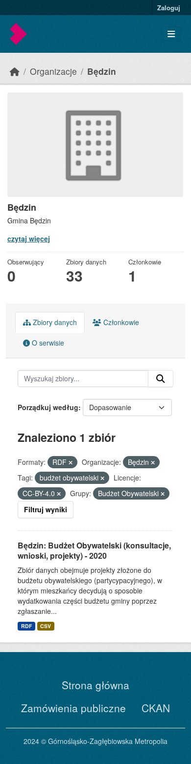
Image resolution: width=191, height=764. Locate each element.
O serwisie (47, 343)
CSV (45, 626)
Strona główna (95, 684)
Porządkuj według (48, 407)
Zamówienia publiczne (73, 707)
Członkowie (120, 322)
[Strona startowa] (15, 71)
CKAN (156, 707)
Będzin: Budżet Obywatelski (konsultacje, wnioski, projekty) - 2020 (94, 550)
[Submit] (160, 379)
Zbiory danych (54, 322)
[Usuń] (70, 462)
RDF (26, 626)
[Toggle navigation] (171, 34)
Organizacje (53, 71)
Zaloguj (168, 7)
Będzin (101, 71)
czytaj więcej (28, 238)
